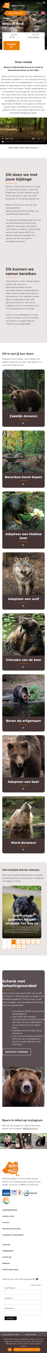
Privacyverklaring (10, 1269)
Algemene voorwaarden (12, 1235)
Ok (10, 1349)
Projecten (6, 1257)
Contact (6, 1222)
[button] (8, 1141)
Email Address (10, 1288)
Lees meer (23, 423)
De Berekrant (8, 1251)
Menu (39, 3)
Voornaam (9, 1298)
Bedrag (14, 34)
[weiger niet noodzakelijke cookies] (44, 1344)
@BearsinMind (30, 1128)
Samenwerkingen (9, 1210)
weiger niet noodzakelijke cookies (26, 1349)
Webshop (6, 1263)
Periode (35, 34)
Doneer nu (11, 45)
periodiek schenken (16, 1052)
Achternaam (10, 1308)
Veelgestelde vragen (11, 1229)
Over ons (6, 1245)
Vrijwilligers (8, 1216)
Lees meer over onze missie (22, 148)
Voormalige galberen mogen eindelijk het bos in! (22, 919)
